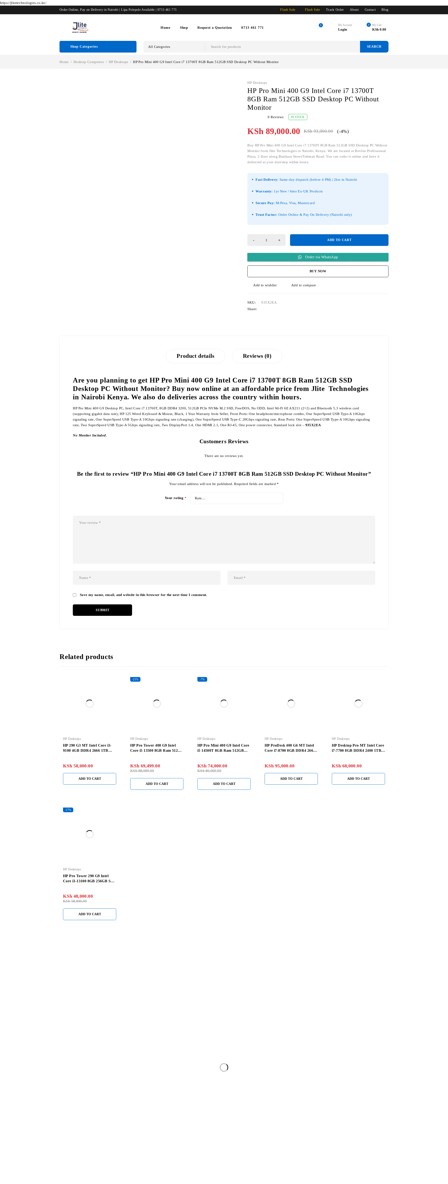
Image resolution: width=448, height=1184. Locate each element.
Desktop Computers (89, 62)
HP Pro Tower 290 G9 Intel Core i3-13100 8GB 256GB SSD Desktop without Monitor (89, 881)
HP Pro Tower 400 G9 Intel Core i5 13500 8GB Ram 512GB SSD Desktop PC (156, 750)
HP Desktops (118, 62)
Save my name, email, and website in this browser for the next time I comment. (143, 595)
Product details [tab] (195, 356)
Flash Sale (287, 9)
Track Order (335, 9)
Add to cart (339, 240)
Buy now (318, 271)
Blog (385, 9)
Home (64, 62)
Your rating (175, 498)
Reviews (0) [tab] (257, 356)
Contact (370, 9)
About (354, 9)
